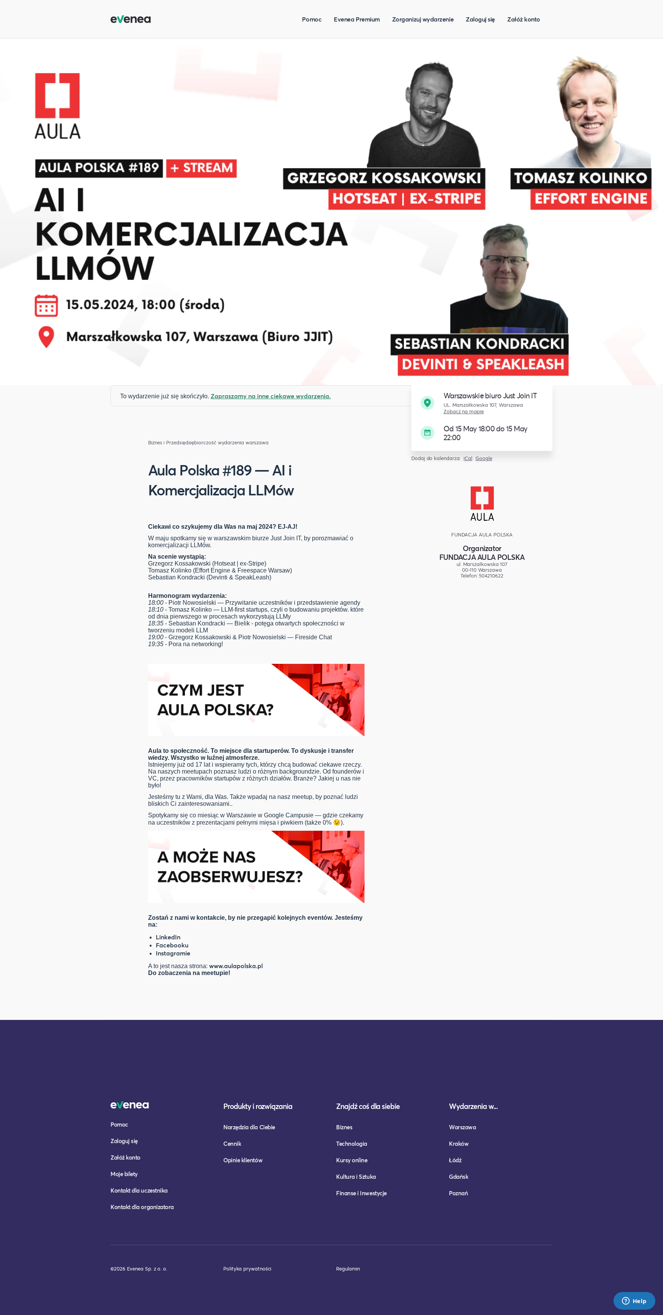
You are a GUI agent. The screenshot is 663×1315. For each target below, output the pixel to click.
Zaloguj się (480, 19)
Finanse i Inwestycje (361, 1193)
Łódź (455, 1160)
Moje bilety (124, 1174)
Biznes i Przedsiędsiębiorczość (182, 442)
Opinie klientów (242, 1160)
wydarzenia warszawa (243, 442)
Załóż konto (523, 19)
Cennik (232, 1143)
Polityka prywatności (247, 1268)
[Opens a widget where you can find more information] (634, 1301)
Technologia (351, 1143)
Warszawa (462, 1127)
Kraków (458, 1143)
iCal (467, 458)
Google (483, 458)
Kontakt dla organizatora (142, 1207)
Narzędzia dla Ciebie (249, 1127)
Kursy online (351, 1160)
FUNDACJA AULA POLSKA (481, 557)
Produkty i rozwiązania (257, 1106)
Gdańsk (458, 1176)
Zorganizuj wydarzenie (423, 19)
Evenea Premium (357, 19)
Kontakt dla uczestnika (139, 1190)
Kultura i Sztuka (356, 1176)
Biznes (344, 1127)
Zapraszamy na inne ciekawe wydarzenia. (271, 396)
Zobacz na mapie (464, 411)
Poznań (458, 1193)
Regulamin (348, 1268)
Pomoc (312, 19)
